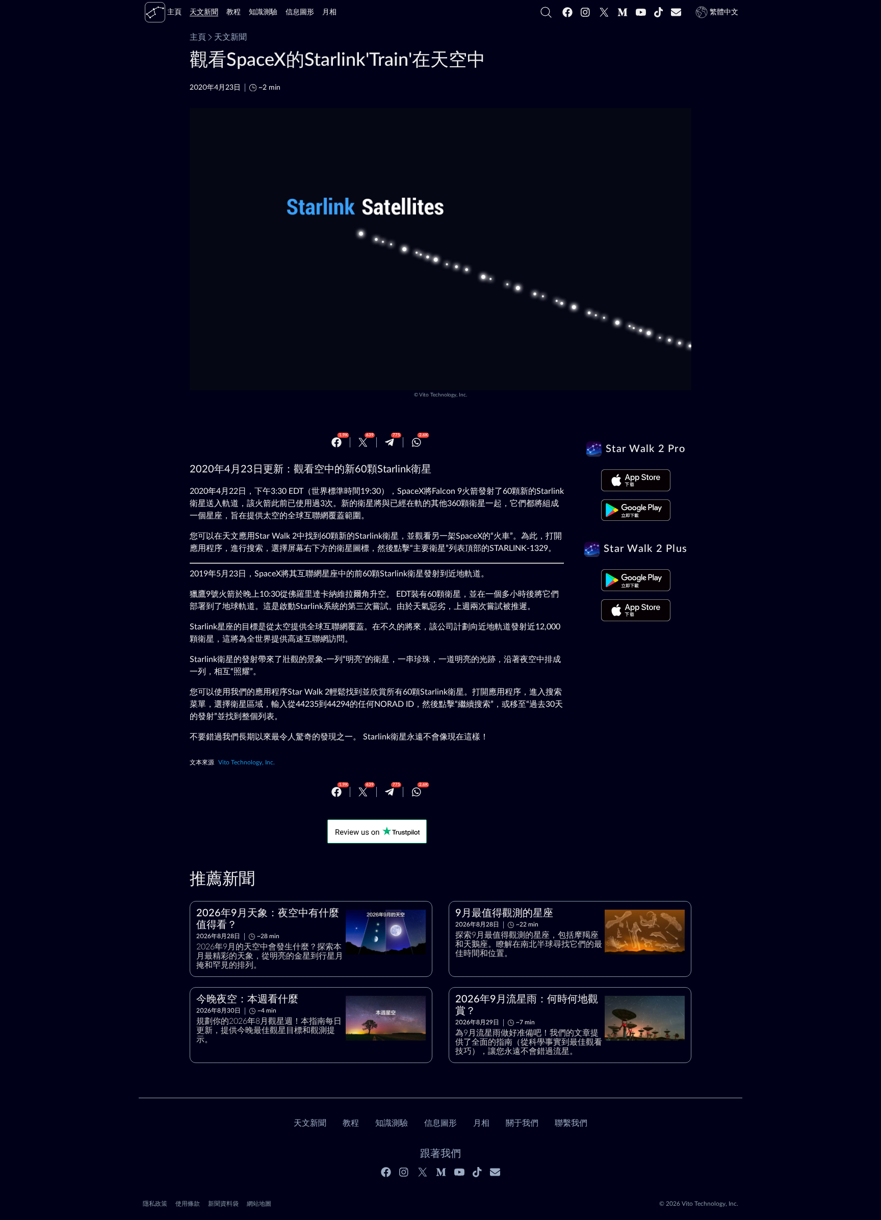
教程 (351, 1123)
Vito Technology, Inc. (443, 394)
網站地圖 (259, 1204)
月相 (481, 1123)
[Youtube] (641, 12)
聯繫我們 (571, 1123)
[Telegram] (389, 442)
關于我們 (522, 1123)
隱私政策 (155, 1204)
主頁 (198, 37)
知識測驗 (391, 1123)
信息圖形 (440, 1123)
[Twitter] (604, 12)
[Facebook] (567, 12)
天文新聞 (230, 37)
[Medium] (622, 12)
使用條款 (187, 1204)
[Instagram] (586, 12)
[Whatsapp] (416, 442)
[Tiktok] (658, 12)
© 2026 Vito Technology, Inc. (698, 1204)
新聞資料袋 (223, 1204)
